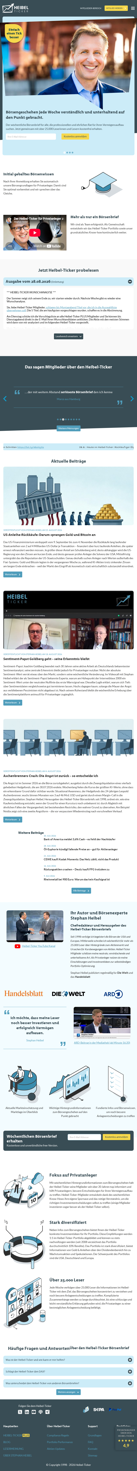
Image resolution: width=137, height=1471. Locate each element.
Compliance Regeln (58, 1435)
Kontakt (92, 1448)
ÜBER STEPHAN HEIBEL (17, 1455)
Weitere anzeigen (66, 1392)
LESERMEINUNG (13, 1448)
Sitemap (92, 1455)
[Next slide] (132, 399)
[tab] (64, 152)
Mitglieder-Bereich (90, 8)
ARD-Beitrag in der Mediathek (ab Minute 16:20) (102, 1042)
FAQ (90, 1442)
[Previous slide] (5, 399)
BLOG (6, 1442)
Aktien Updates (56, 1448)
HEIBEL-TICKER (16, 1435)
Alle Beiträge (79, 890)
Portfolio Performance (60, 1442)
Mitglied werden (114, 8)
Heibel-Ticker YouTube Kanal (38, 945)
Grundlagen (95, 1435)
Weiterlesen (11, 574)
